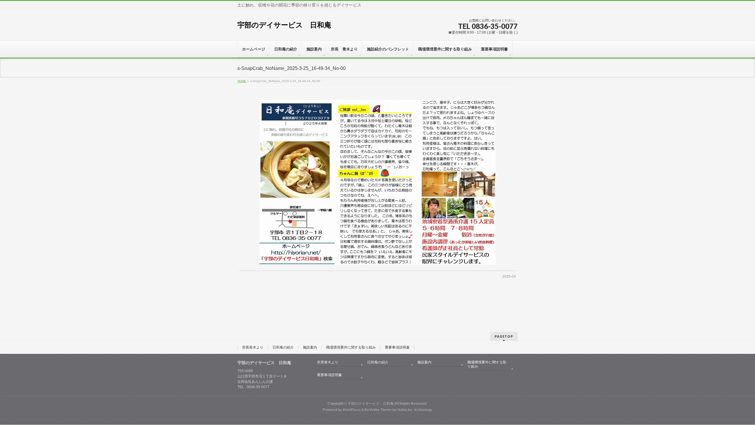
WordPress (351, 410)
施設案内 (310, 347)
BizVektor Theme (378, 410)
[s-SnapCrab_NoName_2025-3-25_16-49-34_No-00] (378, 182)
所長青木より (252, 347)
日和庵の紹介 (283, 347)
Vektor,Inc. (405, 410)
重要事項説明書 (397, 347)
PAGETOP (504, 336)
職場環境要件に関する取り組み (351, 347)
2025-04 (509, 276)
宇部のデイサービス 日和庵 (284, 25)
